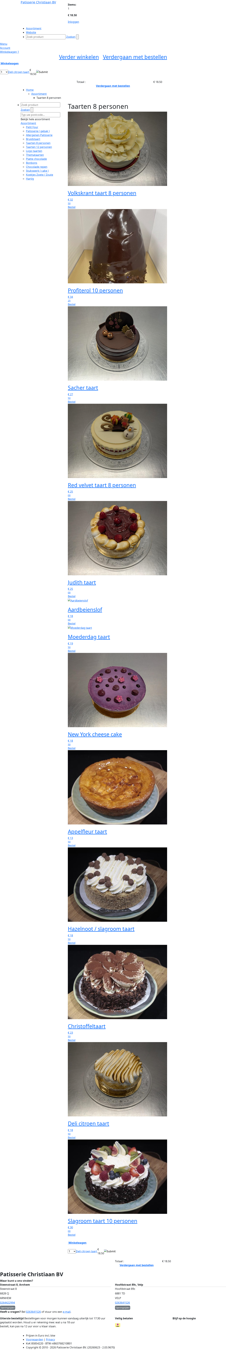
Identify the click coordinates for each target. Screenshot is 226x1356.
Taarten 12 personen (39, 147)
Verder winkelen (79, 56)
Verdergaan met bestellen (135, 56)
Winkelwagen (9, 52)
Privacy (50, 1339)
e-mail (66, 1312)
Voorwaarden (34, 1339)
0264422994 (7, 1302)
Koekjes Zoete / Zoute (39, 175)
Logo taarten (34, 151)
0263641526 (122, 1302)
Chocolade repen (36, 167)
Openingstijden (8, 1307)
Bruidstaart (33, 139)
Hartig (30, 178)
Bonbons (31, 163)
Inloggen (73, 22)
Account (5, 48)
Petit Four (32, 127)
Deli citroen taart (18, 72)
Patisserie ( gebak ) (38, 131)
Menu (3, 44)
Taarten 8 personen (38, 143)
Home (30, 90)
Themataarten (35, 155)
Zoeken (70, 37)
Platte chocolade (36, 159)
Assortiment (39, 94)
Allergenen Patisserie (39, 135)
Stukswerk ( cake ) (37, 171)
